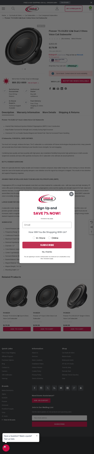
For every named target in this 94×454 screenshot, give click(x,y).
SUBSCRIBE (47, 245)
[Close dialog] (71, 194)
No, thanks (47, 251)
